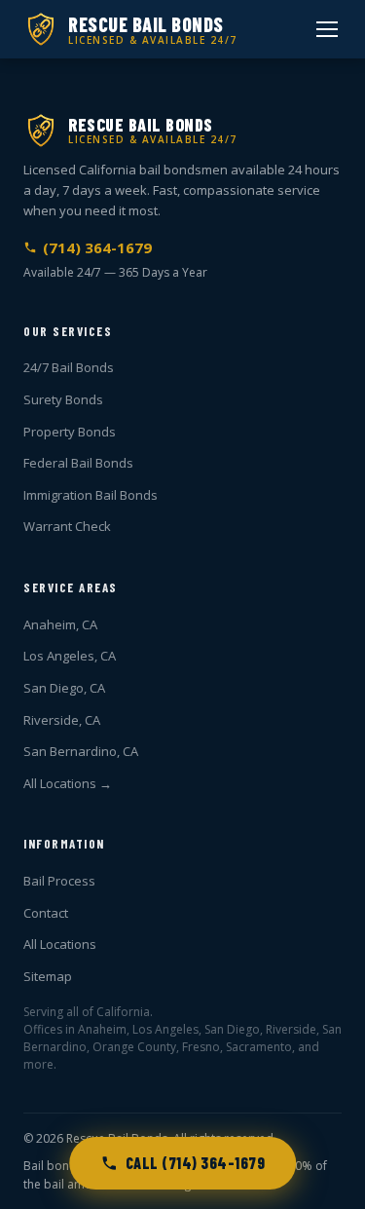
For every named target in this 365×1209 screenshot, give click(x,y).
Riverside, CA (61, 720)
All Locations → (67, 783)
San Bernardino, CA (80, 751)
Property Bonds (69, 431)
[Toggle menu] (327, 29)
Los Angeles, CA (69, 655)
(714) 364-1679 (97, 247)
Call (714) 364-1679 (196, 1162)
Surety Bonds (63, 399)
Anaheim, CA (60, 624)
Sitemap (47, 976)
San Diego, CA (64, 688)
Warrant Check (67, 526)
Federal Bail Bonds (78, 463)
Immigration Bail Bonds (90, 495)
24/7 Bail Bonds (68, 367)
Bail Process (59, 880)
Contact (45, 913)
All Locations (59, 944)
